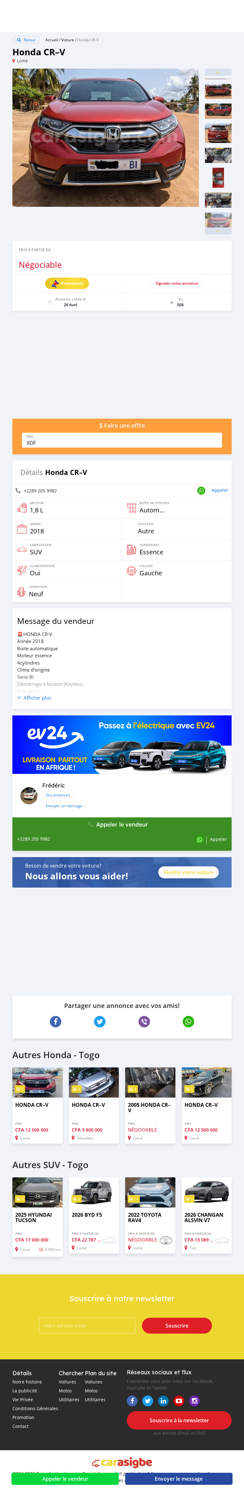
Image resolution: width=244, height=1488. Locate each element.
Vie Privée (22, 1400)
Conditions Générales (35, 1408)
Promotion (23, 1417)
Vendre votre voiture (188, 872)
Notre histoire (27, 1382)
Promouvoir (72, 283)
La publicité (24, 1391)
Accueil (51, 39)
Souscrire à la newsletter (179, 1420)
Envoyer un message (64, 805)
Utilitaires (69, 1400)
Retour (29, 39)
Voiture (67, 39)
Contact (20, 1426)
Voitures (67, 1382)
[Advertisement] (122, 367)
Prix (30, 436)
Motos (65, 1391)
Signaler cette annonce (177, 283)
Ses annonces (58, 794)
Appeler (220, 490)
